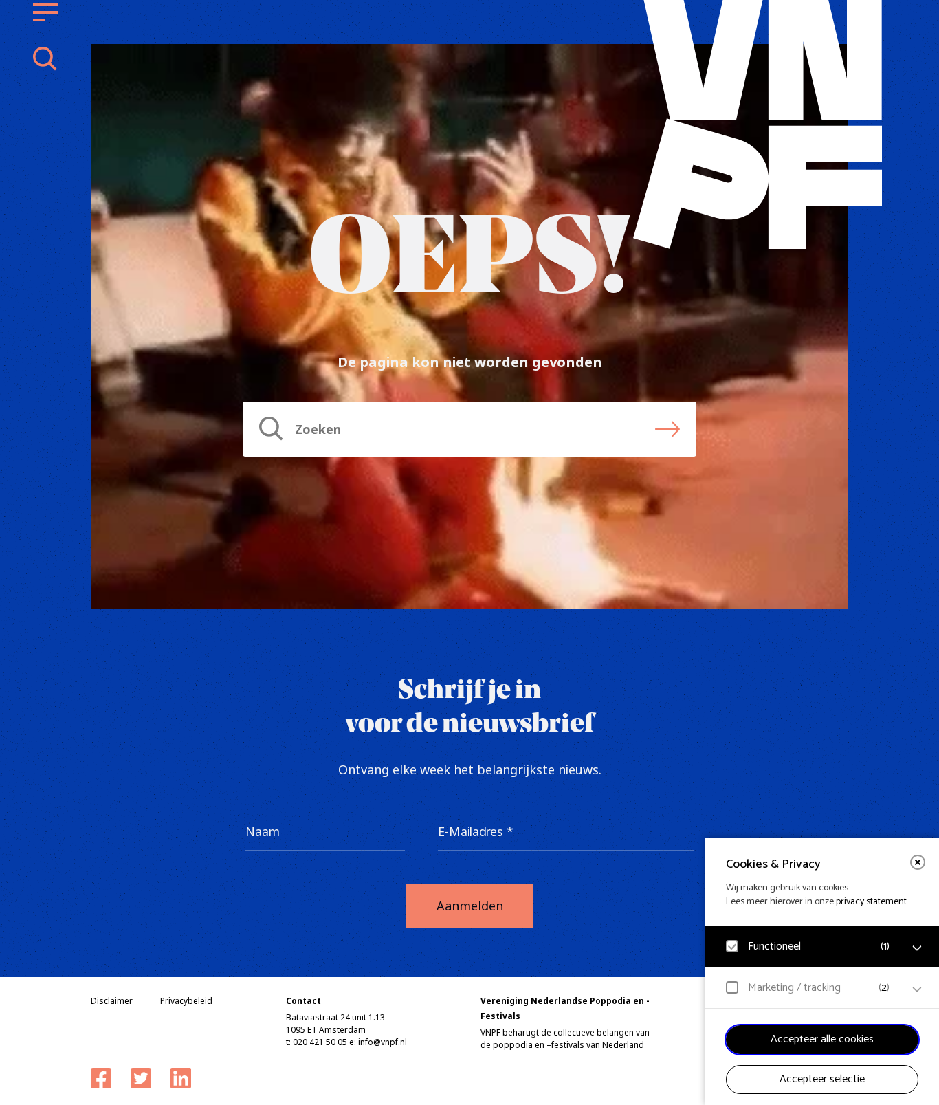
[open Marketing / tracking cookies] (917, 989)
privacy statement (871, 902)
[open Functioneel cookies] (917, 948)
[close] (917, 862)
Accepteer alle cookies (822, 1039)
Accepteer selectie (822, 1079)
